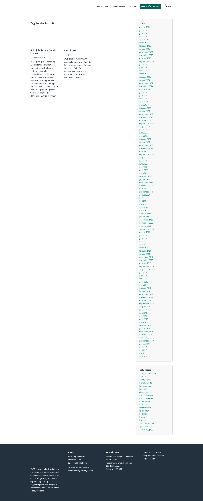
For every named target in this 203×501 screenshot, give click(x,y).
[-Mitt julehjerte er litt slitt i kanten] (44, 37)
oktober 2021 (145, 188)
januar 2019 (144, 291)
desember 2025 (146, 52)
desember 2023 (146, 114)
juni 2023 (143, 132)
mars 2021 (143, 210)
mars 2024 (143, 105)
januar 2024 (144, 111)
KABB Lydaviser (146, 398)
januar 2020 (144, 254)
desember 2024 (146, 83)
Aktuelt (142, 376)
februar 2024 (145, 108)
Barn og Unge (145, 383)
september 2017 (146, 341)
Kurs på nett (70, 50)
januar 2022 (144, 179)
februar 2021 (145, 213)
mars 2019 (143, 285)
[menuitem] (102, 6)
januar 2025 (144, 80)
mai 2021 (143, 204)
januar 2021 (144, 216)
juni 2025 (143, 67)
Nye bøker (144, 411)
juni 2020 (143, 238)
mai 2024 (143, 98)
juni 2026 (143, 33)
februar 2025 (145, 77)
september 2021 (146, 192)
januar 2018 (144, 328)
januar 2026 (144, 49)
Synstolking (144, 426)
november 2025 (146, 55)
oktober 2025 (145, 58)
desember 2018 (146, 294)
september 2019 (146, 266)
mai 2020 (143, 241)
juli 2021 (143, 198)
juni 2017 (143, 350)
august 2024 (144, 89)
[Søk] (167, 6)
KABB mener (144, 401)
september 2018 (146, 303)
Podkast (142, 414)
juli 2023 (143, 129)
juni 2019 (143, 275)
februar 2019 (145, 288)
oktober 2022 (145, 151)
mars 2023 (143, 136)
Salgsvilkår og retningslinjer (80, 470)
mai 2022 (143, 167)
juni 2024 (143, 95)
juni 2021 (143, 201)
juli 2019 (143, 272)
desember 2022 (146, 145)
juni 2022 (143, 164)
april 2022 (143, 170)
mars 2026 (143, 42)
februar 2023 (145, 139)
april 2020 (143, 244)
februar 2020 (145, 251)
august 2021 (144, 195)
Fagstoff (143, 389)
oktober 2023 (145, 120)
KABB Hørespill (146, 395)
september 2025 (146, 61)
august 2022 (144, 157)
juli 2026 (143, 30)
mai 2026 (143, 36)
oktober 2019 (145, 263)
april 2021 (143, 207)
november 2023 (146, 117)
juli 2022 (143, 160)
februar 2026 (145, 46)
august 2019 (144, 269)
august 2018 (144, 306)
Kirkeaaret (144, 404)
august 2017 (144, 344)
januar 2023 (144, 142)
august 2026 (144, 27)
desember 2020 (146, 220)
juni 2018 (143, 313)
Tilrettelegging (146, 429)
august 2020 (144, 232)
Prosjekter (144, 420)
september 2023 (146, 123)
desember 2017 (146, 331)
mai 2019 (143, 278)
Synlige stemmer (146, 423)
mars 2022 (143, 173)
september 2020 (146, 229)
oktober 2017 (145, 337)
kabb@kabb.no (80, 463)
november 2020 (146, 223)
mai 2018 (143, 316)
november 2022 (146, 148)
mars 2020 (143, 247)
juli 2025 (143, 64)
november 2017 (146, 334)
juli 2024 (143, 92)
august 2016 (144, 356)
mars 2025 (143, 73)
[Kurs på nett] (77, 37)
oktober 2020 (145, 226)
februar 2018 (145, 325)
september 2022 (146, 154)
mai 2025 (143, 70)
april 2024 (143, 101)
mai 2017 (143, 353)
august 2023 (144, 126)
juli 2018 (143, 309)
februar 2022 (145, 176)
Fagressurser (145, 386)
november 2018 (146, 297)
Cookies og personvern (78, 467)
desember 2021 (146, 182)
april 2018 (143, 319)
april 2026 (143, 39)
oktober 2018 (145, 300)
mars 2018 (143, 322)
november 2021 (146, 185)
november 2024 (146, 86)
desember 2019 (146, 257)
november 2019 (146, 260)
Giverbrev (143, 392)
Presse (142, 417)
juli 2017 (143, 347)
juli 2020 (143, 235)
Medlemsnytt (145, 407)
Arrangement (145, 379)
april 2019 (143, 282)
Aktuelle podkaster (147, 373)
